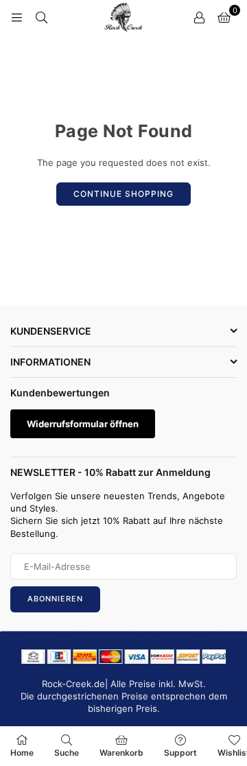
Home (22, 752)
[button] (224, 17)
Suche (66, 752)
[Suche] (41, 17)
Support (180, 752)
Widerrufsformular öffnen (83, 423)
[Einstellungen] (199, 17)
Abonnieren (55, 598)
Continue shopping (123, 194)
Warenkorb (121, 752)
